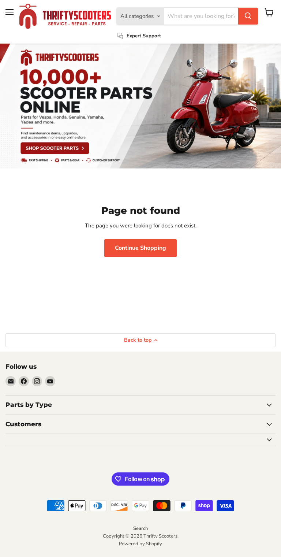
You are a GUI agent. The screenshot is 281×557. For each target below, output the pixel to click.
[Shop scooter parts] (140, 106)
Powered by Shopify (140, 544)
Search (140, 528)
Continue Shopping (140, 248)
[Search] (248, 16)
